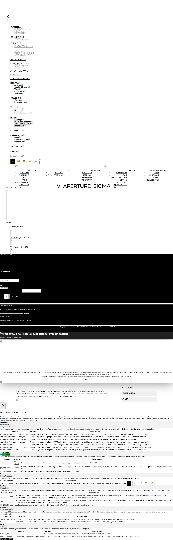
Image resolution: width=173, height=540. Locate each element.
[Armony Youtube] (121, 162)
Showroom (20, 32)
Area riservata (19, 71)
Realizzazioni (21, 39)
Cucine (17, 38)
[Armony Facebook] (113, 162)
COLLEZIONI (17, 37)
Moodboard (20, 55)
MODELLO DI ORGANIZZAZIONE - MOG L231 (11, 313)
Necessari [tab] (4, 422)
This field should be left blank (11, 290)
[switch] (1, 454)
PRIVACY (8, 309)
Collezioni (64, 170)
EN (135, 483)
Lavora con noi (20, 78)
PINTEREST (29, 320)
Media (131, 170)
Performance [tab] (5, 474)
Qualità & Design (22, 29)
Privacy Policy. (63, 285)
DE (152, 483)
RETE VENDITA (18, 59)
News (17, 64)
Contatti (15, 74)
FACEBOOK (10, 320)
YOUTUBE (16, 320)
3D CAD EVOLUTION (22, 54)
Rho (12, 256)
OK (86, 379)
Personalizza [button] (128, 393)
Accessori (19, 44)
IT (129, 483)
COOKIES (14, 309)
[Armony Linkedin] (117, 162)
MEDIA (14, 50)
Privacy (3, 283)
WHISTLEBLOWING (22, 309)
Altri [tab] (2, 524)
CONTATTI (3, 309)
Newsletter (20, 67)
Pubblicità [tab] (4, 507)
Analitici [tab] (3, 486)
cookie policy (53, 396)
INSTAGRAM (3, 320)
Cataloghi (19, 52)
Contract (19, 33)
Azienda (18, 28)
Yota (12, 247)
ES (146, 483)
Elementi (16, 43)
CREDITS (26, 313)
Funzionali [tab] (4, 452)
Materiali (19, 46)
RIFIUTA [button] (125, 399)
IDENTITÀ (15, 27)
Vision (17, 31)
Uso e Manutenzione (24, 53)
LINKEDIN (22, 320)
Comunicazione (19, 63)
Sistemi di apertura (23, 47)
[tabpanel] (86, 439)
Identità (32, 170)
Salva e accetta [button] (6, 539)
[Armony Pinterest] (125, 162)
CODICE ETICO (32, 309)
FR (141, 483)
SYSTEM (13, 238)
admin (9, 187)
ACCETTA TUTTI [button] (128, 387)
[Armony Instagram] (109, 162)
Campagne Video (22, 66)
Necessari (6, 425)
